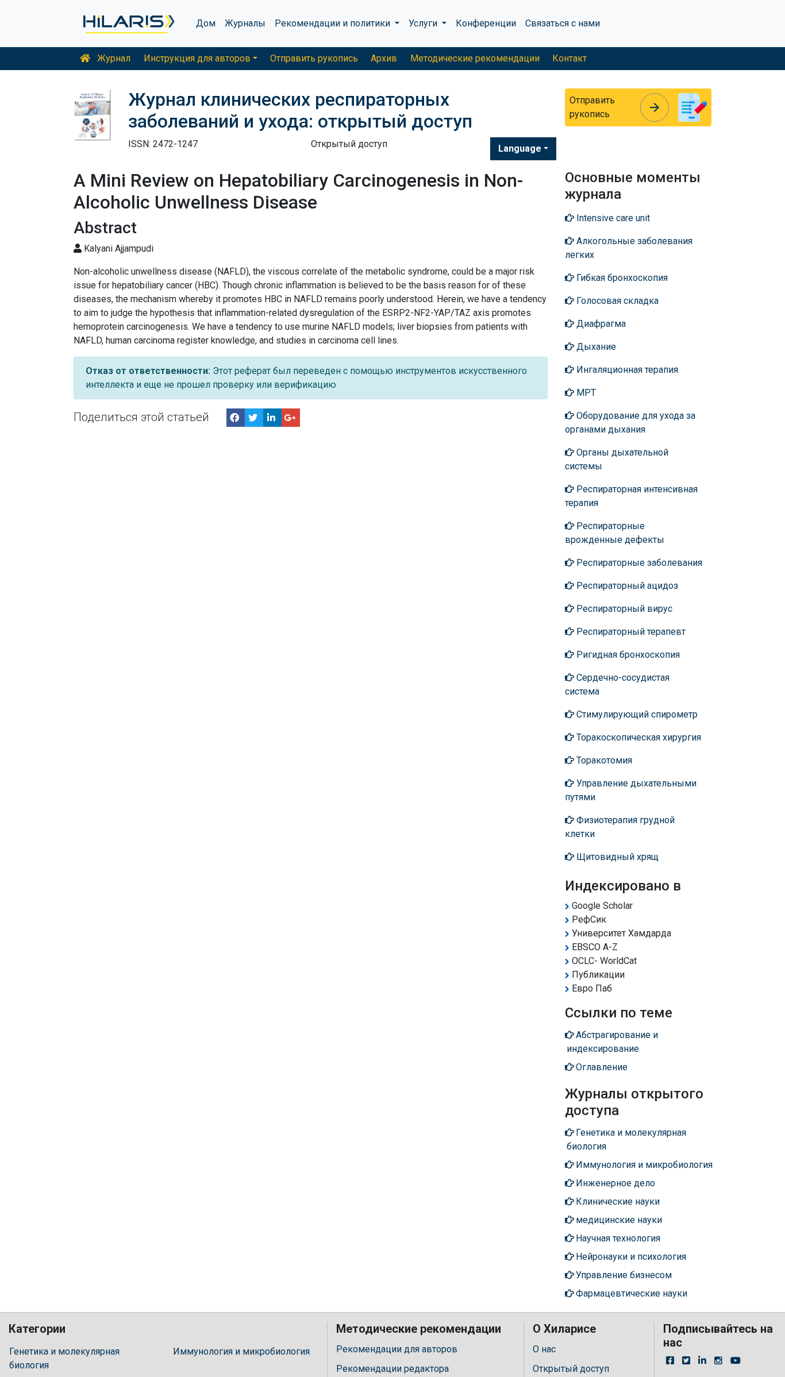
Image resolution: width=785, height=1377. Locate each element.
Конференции (486, 23)
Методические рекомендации (475, 58)
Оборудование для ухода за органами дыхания (630, 422)
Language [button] (519, 148)
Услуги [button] (424, 23)
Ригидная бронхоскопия (627, 654)
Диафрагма (600, 323)
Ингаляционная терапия (626, 369)
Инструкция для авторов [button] (197, 58)
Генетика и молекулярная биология (64, 1358)
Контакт (569, 58)
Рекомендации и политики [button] (333, 23)
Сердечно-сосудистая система (617, 684)
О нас (544, 1349)
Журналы (245, 23)
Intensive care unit (612, 218)
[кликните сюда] (128, 23)
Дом (206, 23)
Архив (384, 58)
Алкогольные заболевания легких (628, 248)
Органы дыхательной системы (616, 459)
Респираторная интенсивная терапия (631, 496)
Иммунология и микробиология (241, 1351)
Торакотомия (603, 760)
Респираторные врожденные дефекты (614, 532)
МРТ (585, 392)
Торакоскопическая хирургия (637, 737)
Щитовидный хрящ (616, 856)
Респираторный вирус (623, 608)
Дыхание (595, 346)
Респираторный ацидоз (626, 585)
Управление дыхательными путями (631, 790)
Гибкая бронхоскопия (621, 277)
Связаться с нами (562, 23)
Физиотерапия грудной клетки (620, 827)
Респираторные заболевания (638, 562)
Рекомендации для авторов (396, 1349)
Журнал (112, 58)
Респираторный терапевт (630, 631)
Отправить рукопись (314, 58)
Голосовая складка (616, 300)
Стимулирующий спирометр (636, 714)
